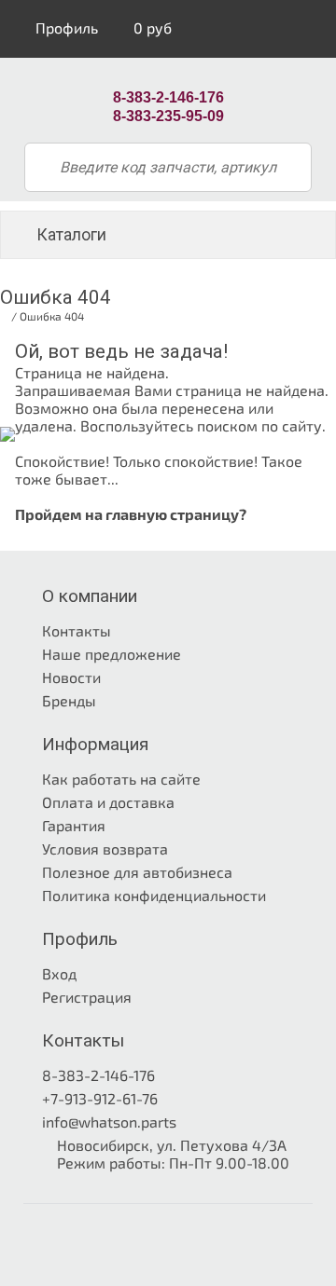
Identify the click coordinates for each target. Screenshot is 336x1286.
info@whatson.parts (109, 1121)
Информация (95, 744)
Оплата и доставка (108, 802)
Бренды (69, 700)
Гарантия (73, 825)
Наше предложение (111, 654)
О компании (89, 596)
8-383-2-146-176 (98, 1075)
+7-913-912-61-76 (100, 1098)
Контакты (76, 630)
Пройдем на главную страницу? (130, 514)
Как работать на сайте (121, 778)
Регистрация (87, 997)
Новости (71, 677)
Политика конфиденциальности (154, 895)
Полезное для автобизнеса (137, 872)
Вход (59, 973)
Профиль (65, 27)
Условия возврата (105, 848)
